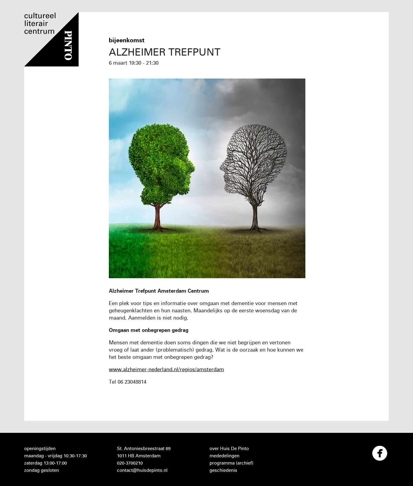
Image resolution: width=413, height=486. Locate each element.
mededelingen (224, 456)
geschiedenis (223, 470)
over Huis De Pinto (229, 448)
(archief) (244, 463)
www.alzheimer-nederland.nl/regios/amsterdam (166, 369)
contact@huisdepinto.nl (142, 470)
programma (222, 463)
